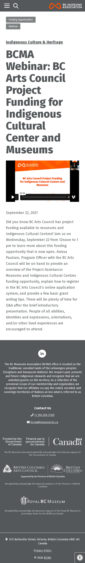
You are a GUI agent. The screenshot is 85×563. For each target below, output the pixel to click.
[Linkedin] (42, 354)
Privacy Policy (42, 550)
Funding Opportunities (21, 19)
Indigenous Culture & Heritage (34, 42)
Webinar (13, 26)
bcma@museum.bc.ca (44, 422)
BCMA (47, 557)
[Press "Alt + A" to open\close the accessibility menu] (80, 557)
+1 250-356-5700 (44, 415)
